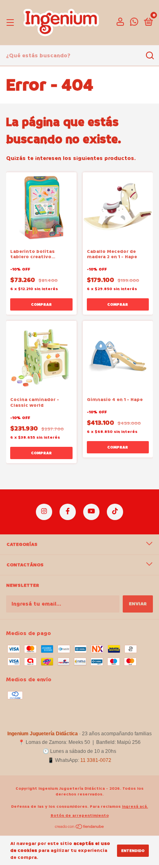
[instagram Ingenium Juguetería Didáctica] (44, 512)
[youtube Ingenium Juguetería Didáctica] (91, 512)
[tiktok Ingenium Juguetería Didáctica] (115, 512)
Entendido (133, 851)
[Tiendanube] (79, 827)
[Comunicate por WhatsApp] (134, 23)
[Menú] (11, 22)
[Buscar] (149, 55)
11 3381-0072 (95, 760)
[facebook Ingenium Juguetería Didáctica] (68, 512)
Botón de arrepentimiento (80, 815)
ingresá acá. (135, 806)
